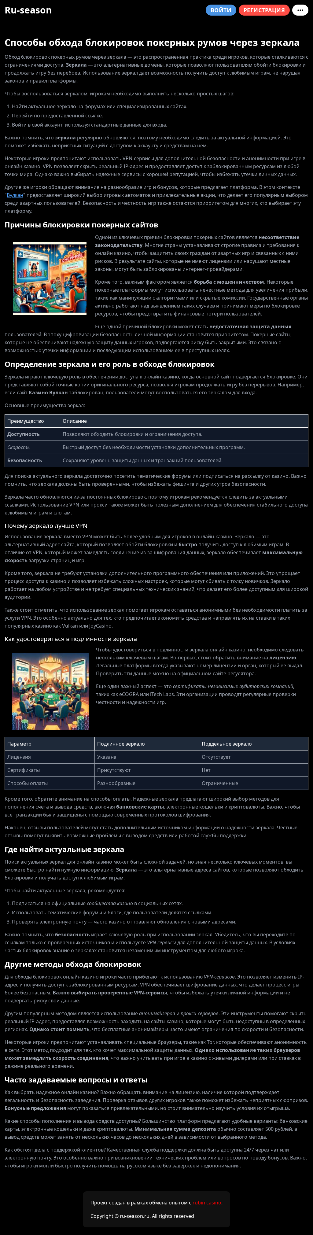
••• (300, 10)
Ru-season (28, 10)
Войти (221, 10)
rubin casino (207, 1202)
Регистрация (264, 10)
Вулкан (15, 195)
